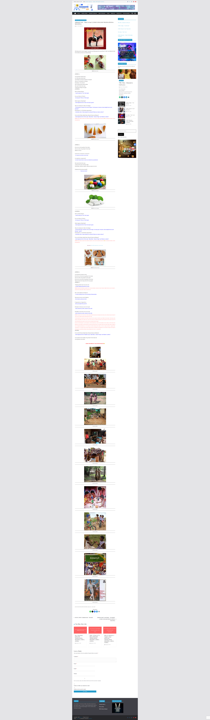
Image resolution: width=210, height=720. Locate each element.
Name (75, 663)
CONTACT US (119, 13)
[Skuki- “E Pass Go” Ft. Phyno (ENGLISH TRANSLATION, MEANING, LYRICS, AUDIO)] (95, 627)
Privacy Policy (101, 706)
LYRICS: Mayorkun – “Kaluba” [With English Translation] (129, 121)
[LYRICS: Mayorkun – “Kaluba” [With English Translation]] (121, 122)
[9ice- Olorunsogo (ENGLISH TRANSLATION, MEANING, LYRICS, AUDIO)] (80, 627)
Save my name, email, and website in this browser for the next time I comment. (87, 680)
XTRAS (108, 13)
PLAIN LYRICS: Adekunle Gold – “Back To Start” (97, 245)
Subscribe (121, 134)
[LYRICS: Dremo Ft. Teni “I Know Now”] (121, 110)
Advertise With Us (102, 704)
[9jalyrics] (75, 13)
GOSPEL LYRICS (84, 13)
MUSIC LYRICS (121, 80)
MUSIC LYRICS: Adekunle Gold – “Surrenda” (84, 617)
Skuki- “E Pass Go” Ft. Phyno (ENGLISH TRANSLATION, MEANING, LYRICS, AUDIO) (95, 638)
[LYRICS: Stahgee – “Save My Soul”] (121, 104)
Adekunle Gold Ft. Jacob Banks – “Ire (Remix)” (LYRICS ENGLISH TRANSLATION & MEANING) (106, 619)
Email (75, 668)
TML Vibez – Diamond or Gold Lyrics (92, 1)
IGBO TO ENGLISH (102, 13)
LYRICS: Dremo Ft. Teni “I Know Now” (124, 28)
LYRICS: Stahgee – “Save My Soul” (123, 25)
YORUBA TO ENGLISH (93, 13)
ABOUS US (113, 13)
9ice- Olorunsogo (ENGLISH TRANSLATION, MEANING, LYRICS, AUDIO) (80, 638)
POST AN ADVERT (126, 13)
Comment (76, 656)
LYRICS (78, 13)
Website (75, 673)
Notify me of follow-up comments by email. (82, 685)
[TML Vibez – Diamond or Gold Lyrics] (127, 74)
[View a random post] (135, 13)
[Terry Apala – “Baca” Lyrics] (121, 115)
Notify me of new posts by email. (80, 689)
